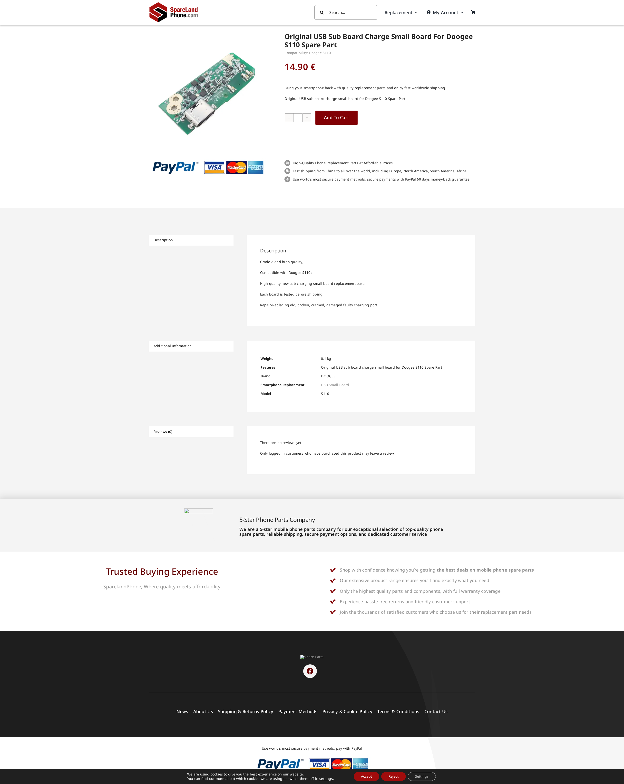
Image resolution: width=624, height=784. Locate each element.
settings (326, 778)
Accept (366, 776)
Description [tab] (163, 240)
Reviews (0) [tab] (163, 431)
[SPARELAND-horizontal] (311, 656)
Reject (394, 776)
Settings (422, 776)
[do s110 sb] (210, 91)
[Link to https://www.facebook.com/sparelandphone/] (310, 671)
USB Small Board (335, 384)
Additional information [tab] (173, 346)
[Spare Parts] (176, 3)
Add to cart (336, 117)
